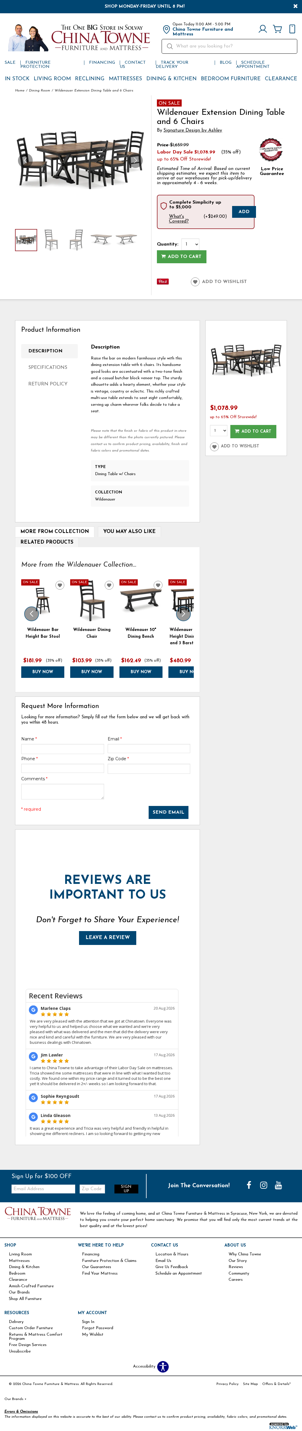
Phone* (187, 709)
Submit (225, 735)
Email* (187, 687)
